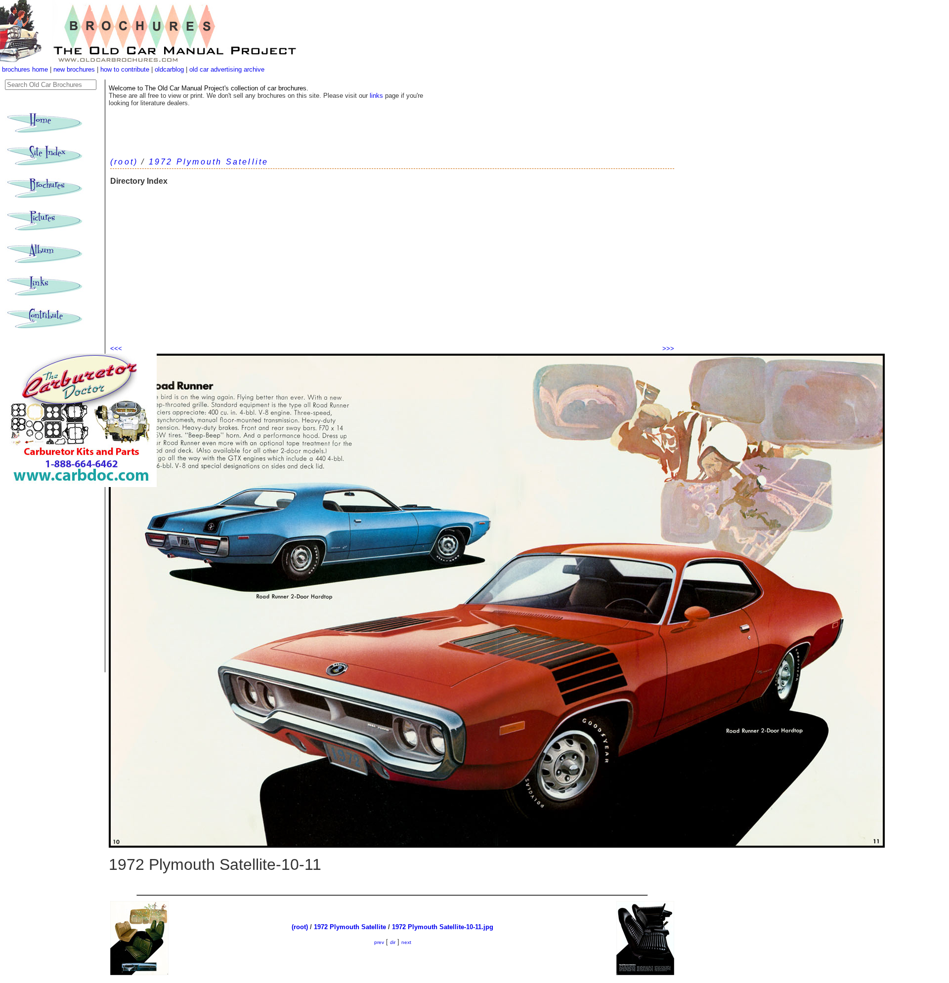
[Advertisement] (392, 269)
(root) (124, 162)
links (376, 95)
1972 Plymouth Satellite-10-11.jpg (442, 927)
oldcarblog (169, 69)
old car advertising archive (226, 69)
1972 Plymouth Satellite (209, 162)
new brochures (74, 69)
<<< (116, 348)
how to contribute (124, 69)
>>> (668, 348)
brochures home (25, 69)
